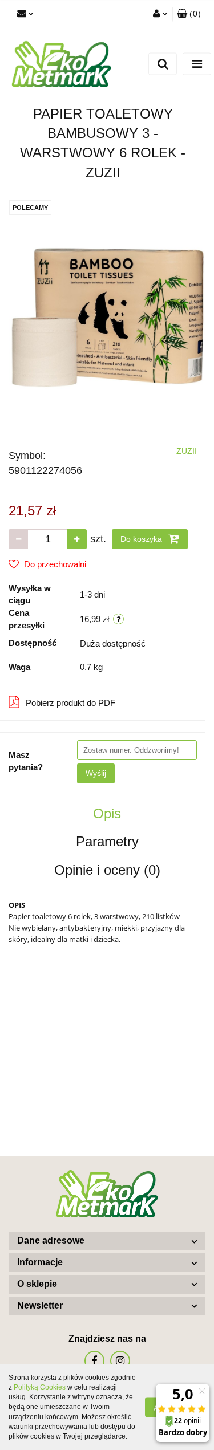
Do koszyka (142, 538)
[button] (188, 14)
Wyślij (96, 773)
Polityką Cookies (40, 1387)
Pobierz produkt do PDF (70, 703)
